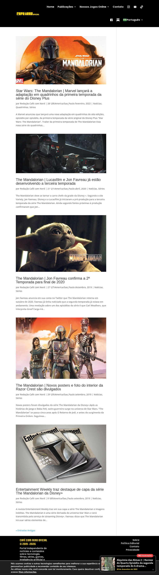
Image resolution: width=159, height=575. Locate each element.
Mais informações (27, 572)
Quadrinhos (22, 107)
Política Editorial (130, 543)
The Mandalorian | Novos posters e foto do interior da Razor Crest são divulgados (59, 387)
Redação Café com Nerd (32, 103)
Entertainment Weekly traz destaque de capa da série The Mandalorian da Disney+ (60, 491)
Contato (118, 7)
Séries (33, 107)
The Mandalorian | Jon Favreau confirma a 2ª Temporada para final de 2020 (53, 280)
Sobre (136, 540)
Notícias (97, 103)
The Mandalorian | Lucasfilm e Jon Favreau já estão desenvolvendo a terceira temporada (58, 181)
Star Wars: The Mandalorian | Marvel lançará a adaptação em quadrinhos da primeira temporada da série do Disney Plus (58, 95)
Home (50, 7)
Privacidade (132, 549)
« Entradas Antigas (25, 530)
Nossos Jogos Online (93, 7)
